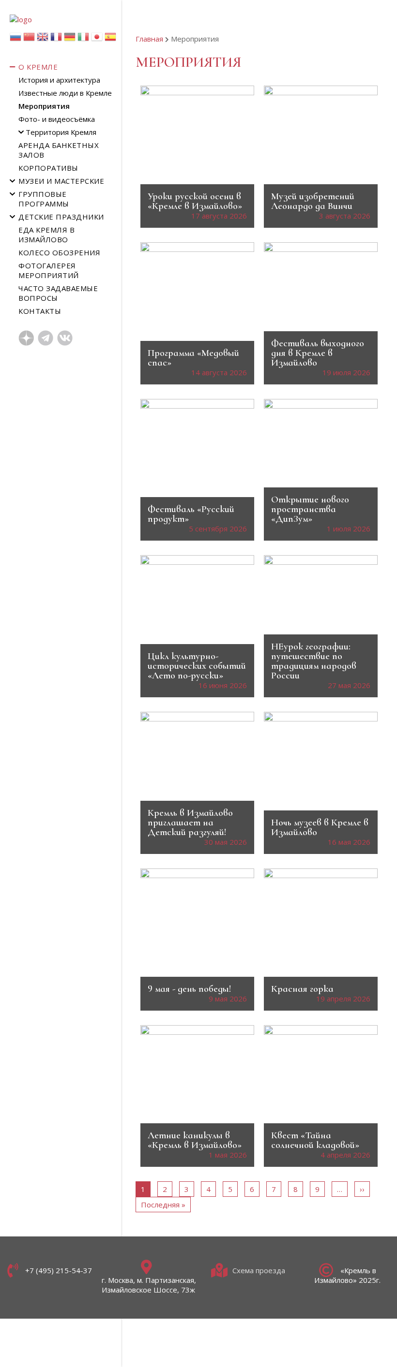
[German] (70, 39)
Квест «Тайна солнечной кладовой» (315, 1140)
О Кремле (38, 67)
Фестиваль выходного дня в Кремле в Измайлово (317, 352)
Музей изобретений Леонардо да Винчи (312, 201)
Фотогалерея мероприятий (48, 270)
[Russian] (15, 39)
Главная (149, 39)
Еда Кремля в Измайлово (46, 234)
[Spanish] (110, 39)
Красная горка (302, 989)
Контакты (39, 311)
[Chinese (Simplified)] (29, 39)
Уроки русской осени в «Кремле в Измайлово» (195, 201)
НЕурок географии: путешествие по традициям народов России (313, 661)
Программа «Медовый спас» (193, 357)
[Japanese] (97, 39)
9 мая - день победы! (189, 989)
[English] (42, 39)
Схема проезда (258, 1270)
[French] (56, 39)
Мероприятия (44, 106)
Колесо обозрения (59, 252)
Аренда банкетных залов (58, 150)
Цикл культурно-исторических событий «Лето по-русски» (197, 665)
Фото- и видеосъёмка (56, 119)
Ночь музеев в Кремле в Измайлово (319, 827)
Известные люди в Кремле (65, 93)
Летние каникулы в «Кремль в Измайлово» (195, 1140)
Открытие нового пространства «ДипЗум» (310, 509)
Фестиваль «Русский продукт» (191, 514)
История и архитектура (59, 80)
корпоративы (48, 168)
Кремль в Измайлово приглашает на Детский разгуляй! (190, 822)
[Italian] (83, 39)
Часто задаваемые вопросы (58, 293)
